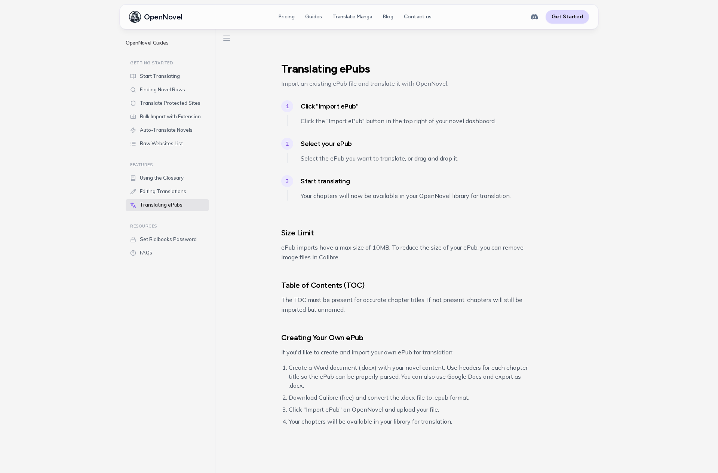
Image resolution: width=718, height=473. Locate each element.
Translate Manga (352, 16)
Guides (313, 16)
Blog (388, 16)
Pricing (286, 16)
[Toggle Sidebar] (215, 248)
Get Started (567, 16)
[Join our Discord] (534, 17)
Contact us (418, 16)
